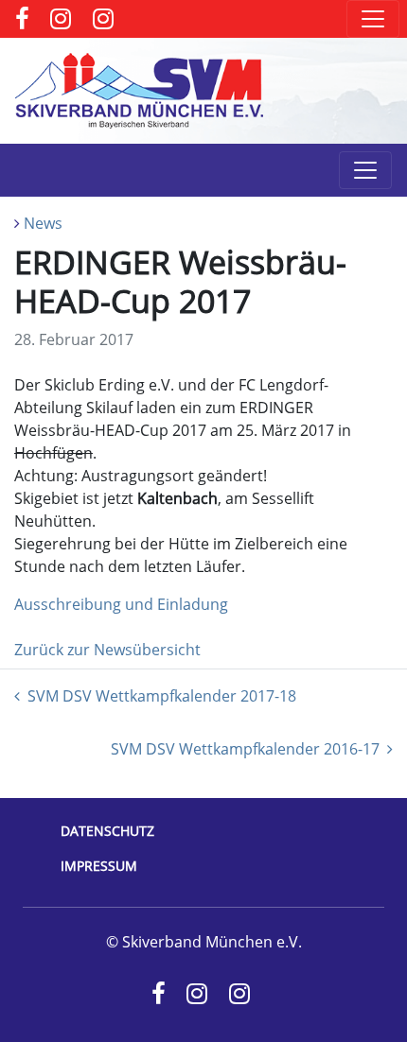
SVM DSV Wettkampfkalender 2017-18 (161, 696)
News (43, 223)
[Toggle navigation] (372, 19)
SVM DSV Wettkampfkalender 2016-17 (245, 748)
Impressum (99, 866)
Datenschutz (107, 831)
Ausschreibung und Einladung (121, 604)
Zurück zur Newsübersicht (107, 649)
